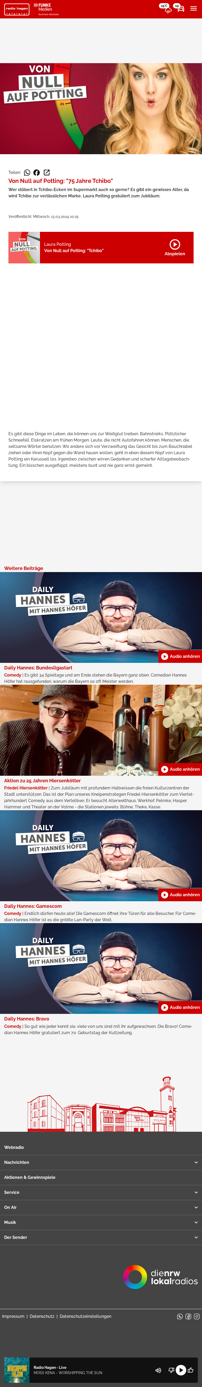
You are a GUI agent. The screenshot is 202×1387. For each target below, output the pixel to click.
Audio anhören (180, 657)
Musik (10, 1222)
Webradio (14, 1147)
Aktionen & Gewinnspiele (29, 1177)
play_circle (181, 1370)
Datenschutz (42, 1316)
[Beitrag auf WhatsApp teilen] (27, 172)
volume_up (158, 1370)
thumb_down (171, 1370)
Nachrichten (16, 1162)
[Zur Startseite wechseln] (16, 9)
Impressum (13, 1316)
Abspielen (175, 246)
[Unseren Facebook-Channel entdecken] (188, 1316)
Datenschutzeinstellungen (85, 1316)
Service (11, 1192)
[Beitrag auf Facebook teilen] (36, 172)
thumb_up (190, 1370)
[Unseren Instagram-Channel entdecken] (197, 1316)
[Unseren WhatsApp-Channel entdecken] (180, 1316)
